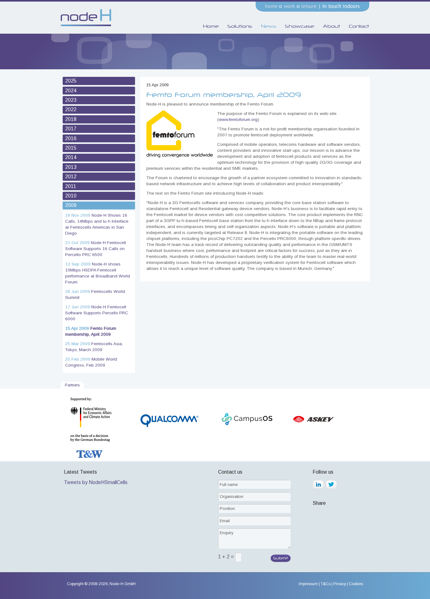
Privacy (339, 584)
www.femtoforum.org (238, 119)
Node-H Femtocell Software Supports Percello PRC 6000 (96, 313)
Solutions (239, 26)
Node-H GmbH (123, 584)
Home (211, 26)
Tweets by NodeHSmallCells (95, 482)
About (331, 26)
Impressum (308, 584)
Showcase (299, 26)
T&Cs (326, 584)
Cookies (356, 584)
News (268, 26)
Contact (359, 26)
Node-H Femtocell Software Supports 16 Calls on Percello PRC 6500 (95, 248)
